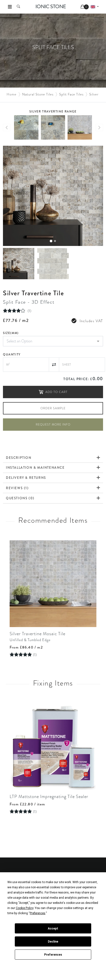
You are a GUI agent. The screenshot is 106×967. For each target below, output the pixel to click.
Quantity (12, 354)
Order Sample (53, 408)
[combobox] (53, 341)
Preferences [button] (37, 913)
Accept (53, 928)
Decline (53, 941)
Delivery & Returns (26, 477)
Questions (20, 498)
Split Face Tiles (71, 94)
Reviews (17, 487)
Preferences (53, 954)
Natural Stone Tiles (37, 94)
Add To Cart (56, 392)
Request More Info (53, 424)
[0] (83, 7)
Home (12, 94)
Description (19, 457)
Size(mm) (11, 333)
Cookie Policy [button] (24, 908)
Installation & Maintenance (35, 467)
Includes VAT (91, 321)
